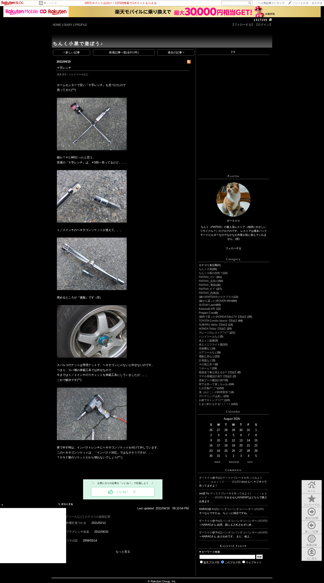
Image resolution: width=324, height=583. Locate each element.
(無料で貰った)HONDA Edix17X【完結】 (223, 316)
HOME (57, 24)
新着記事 (311, 545)
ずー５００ (205, 477)
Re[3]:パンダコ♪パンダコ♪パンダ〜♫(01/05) (238, 509)
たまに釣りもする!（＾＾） (215, 404)
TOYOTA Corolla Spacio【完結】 (218, 320)
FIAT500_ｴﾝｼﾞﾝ (208, 277)
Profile (233, 176)
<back (217, 462)
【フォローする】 (242, 24)
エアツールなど (208, 352)
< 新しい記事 (71, 52)
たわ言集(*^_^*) (208, 388)
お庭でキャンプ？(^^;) (212, 400)
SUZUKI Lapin (207, 304)
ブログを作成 (300, 3)
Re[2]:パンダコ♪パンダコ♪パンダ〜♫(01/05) (242, 520)
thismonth (234, 462)
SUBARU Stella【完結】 (213, 324)
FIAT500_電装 (207, 285)
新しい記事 (311, 531)
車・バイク (50, 3)
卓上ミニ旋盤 (207, 340)
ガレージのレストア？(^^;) (214, 332)
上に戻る (311, 558)
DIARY (68, 24)
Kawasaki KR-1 (208, 308)
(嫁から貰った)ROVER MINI (215, 300)
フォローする (312, 504)
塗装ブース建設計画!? (212, 380)
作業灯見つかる (76, 523)
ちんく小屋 (205, 269)
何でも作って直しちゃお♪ (214, 384)
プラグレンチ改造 (77, 531)
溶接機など (205, 348)
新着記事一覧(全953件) (123, 52)
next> (250, 462)
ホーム (312, 491)
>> (271, 3)
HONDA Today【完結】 (213, 328)
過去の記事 (311, 518)
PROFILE (81, 24)
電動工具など (207, 356)
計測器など (205, 360)
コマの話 (72, 540)
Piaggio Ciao (206, 312)
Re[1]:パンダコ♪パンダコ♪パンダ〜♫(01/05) (242, 532)
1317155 (260, 20)
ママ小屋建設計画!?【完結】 (216, 376)
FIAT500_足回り (208, 281)
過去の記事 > (176, 52)
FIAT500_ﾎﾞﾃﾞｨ (208, 289)
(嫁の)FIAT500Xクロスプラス (216, 296)
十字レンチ (64, 67)
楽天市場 (317, 3)
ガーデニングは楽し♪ (211, 396)
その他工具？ (207, 364)
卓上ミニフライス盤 (211, 344)
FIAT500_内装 (207, 292)
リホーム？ (205, 368)
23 (210, 450)
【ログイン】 (263, 24)
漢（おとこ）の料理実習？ (215, 392)
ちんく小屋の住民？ (211, 273)
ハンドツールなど (78, 74)
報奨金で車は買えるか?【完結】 (218, 372)
